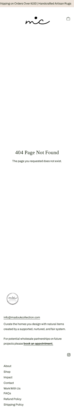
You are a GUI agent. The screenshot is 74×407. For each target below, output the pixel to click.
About (7, 366)
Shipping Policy (14, 404)
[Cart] (68, 19)
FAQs (7, 393)
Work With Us (12, 388)
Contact (9, 382)
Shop (7, 371)
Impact (8, 377)
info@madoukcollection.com (22, 317)
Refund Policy (12, 399)
